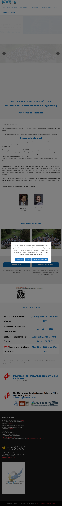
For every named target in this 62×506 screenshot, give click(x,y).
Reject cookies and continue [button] (40, 259)
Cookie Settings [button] (19, 259)
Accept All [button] (28, 259)
